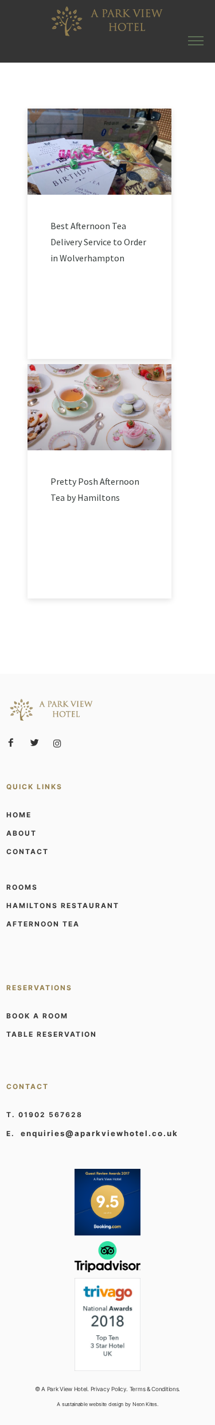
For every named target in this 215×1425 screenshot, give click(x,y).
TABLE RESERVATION (51, 1034)
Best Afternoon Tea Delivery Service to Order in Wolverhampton (98, 242)
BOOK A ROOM (37, 1015)
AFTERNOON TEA (43, 924)
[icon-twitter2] (37, 743)
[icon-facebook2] (13, 743)
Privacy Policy (109, 1388)
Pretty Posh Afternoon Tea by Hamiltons (94, 489)
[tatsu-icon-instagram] (57, 743)
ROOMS (22, 887)
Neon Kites (144, 1404)
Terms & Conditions (154, 1388)
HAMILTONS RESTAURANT (62, 905)
